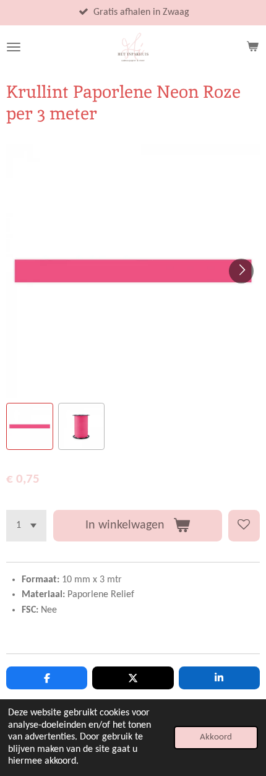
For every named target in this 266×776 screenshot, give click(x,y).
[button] (29, 426)
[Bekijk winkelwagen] (252, 47)
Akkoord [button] (216, 737)
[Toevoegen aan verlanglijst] (244, 525)
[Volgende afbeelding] (241, 271)
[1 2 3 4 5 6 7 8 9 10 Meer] (26, 525)
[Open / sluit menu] (13, 47)
